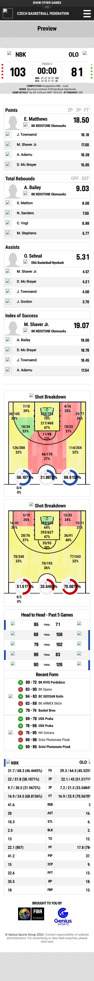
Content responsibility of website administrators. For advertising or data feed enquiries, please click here (48, 938)
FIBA (31, 917)
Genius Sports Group (63, 917)
